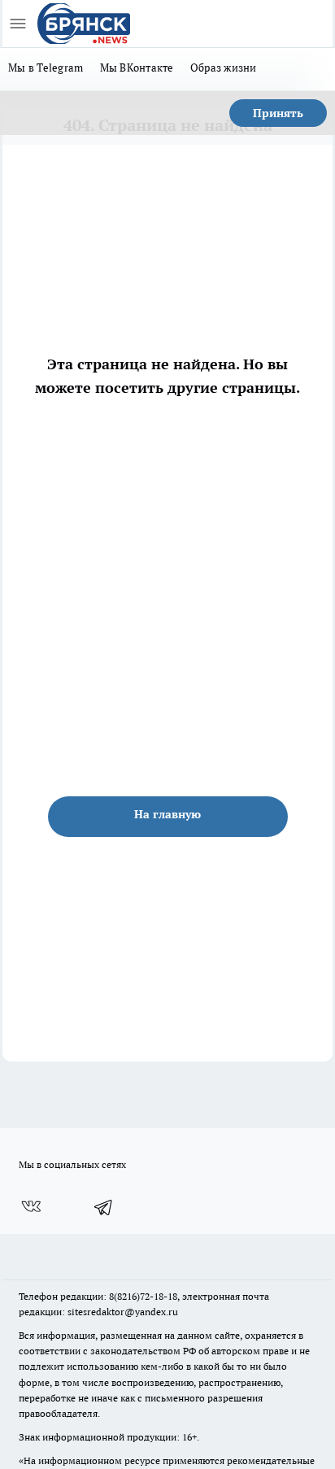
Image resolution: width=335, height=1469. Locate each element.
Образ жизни (223, 67)
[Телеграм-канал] (104, 1207)
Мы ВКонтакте (137, 67)
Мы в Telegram (46, 67)
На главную (167, 814)
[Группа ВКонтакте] (31, 1207)
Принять (278, 113)
